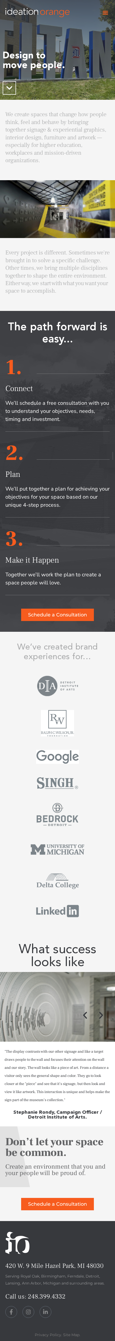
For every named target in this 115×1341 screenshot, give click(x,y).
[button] (105, 12)
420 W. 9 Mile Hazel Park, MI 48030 (54, 1266)
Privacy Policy (48, 1334)
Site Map (71, 1334)
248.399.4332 (47, 1296)
